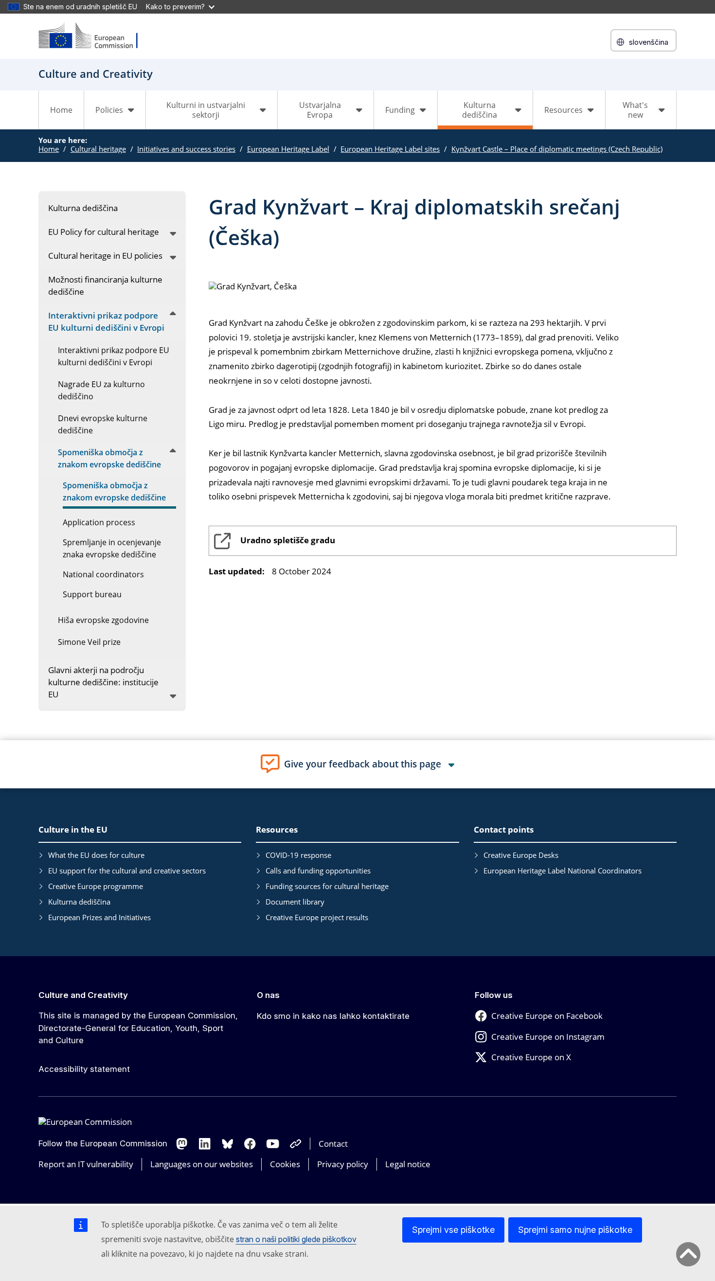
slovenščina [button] (648, 42)
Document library (295, 902)
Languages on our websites (201, 1164)
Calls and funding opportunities (318, 870)
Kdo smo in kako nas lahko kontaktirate (333, 1016)
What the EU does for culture (96, 855)
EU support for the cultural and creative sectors (127, 870)
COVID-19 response (298, 855)
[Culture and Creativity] (94, 36)
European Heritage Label (288, 149)
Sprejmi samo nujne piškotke (575, 1230)
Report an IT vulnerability (85, 1164)
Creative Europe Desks (520, 855)
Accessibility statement (84, 1069)
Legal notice (407, 1164)
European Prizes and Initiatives (99, 917)
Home (61, 110)
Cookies (285, 1164)
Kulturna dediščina (79, 902)
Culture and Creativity (83, 995)
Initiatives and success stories (186, 149)
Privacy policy (342, 1164)
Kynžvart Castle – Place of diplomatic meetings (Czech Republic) (556, 149)
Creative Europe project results (317, 917)
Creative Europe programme (95, 886)
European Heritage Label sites (390, 149)
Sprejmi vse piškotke (453, 1230)
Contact (333, 1143)
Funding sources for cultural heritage (327, 886)
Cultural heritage (98, 149)
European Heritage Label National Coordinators (562, 870)
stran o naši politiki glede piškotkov (296, 1239)
